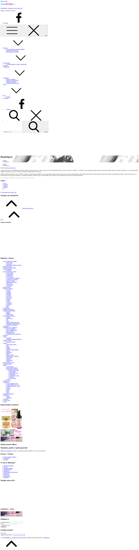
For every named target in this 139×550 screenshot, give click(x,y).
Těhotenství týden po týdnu (12, 83)
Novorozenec (6, 458)
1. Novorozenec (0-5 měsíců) (13, 278)
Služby (5, 365)
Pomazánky (9, 352)
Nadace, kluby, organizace (12, 369)
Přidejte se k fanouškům (6, 450)
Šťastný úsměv (12, 378)
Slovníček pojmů (7, 364)
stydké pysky (6, 474)
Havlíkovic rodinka (10, 341)
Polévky (8, 351)
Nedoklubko (12, 374)
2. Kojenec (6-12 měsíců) (12, 279)
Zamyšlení (5, 399)
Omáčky (8, 348)
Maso (7, 345)
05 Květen (8, 295)
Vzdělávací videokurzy (8, 393)
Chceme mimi (6, 63)
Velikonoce (9, 397)
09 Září (8, 300)
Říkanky (8, 313)
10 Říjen (8, 301)
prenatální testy (6, 476)
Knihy (7, 321)
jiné (7, 319)
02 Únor (8, 291)
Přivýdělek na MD (10, 332)
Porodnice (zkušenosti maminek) (13, 339)
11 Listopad (9, 302)
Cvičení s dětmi (9, 366)
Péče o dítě (10, 192)
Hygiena (8, 388)
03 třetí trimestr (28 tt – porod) (13, 386)
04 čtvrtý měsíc (9, 276)
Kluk (7, 306)
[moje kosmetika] (11, 436)
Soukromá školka (7, 469)
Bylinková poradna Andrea (9, 267)
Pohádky (8, 97)
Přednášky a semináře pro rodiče (13, 265)
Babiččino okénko (7, 266)
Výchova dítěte (9, 284)
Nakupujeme (6, 66)
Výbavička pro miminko (12, 325)
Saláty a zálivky (10, 354)
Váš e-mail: (3, 533)
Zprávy (5, 401)
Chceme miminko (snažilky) (9, 457)
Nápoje (8, 347)
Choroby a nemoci (10, 280)
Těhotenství (6, 78)
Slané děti (11, 377)
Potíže (7, 390)
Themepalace (46, 537)
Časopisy (8, 317)
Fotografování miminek (11, 367)
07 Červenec (9, 297)
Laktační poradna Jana (8, 309)
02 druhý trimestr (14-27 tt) (12, 384)
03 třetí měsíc (9, 275)
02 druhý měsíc (9, 274)
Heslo (2, 523)
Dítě (4, 95)
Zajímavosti (6, 395)
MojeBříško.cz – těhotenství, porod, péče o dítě (11, 8)
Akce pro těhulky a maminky (10, 261)
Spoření (8, 379)
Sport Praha (6, 477)
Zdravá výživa (6, 400)
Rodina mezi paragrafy (8, 362)
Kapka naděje (12, 371)
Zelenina (8, 361)
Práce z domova (10, 331)
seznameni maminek (8, 468)
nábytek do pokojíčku (8, 465)
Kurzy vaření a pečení (11, 344)
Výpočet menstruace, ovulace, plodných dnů (16, 64)
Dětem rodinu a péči (14, 370)
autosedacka (6, 471)
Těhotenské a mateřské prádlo (13, 323)
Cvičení (8, 387)
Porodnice (5, 459)
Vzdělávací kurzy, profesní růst (13, 334)
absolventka (5, 192)
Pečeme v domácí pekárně (12, 349)
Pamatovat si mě (6, 525)
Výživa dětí (9, 286)
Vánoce (8, 396)
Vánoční (8, 358)
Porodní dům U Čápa (14, 375)
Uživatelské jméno (5, 522)
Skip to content (4, 1)
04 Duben (8, 293)
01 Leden (8, 289)
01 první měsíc (9, 273)
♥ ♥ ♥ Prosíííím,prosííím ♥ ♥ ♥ (10, 472)
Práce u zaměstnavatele (11, 330)
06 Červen (8, 296)
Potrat (7, 391)
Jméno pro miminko (10, 79)
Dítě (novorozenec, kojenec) (9, 271)
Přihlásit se (3, 526)
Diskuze (5, 48)
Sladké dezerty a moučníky (12, 356)
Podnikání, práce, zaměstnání (10, 327)
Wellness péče (9, 314)
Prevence (5, 467)
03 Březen (8, 292)
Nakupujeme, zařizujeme (9, 315)
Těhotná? (5, 65)
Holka (7, 305)
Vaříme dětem (9, 360)
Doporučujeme (6, 287)
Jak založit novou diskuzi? (12, 50)
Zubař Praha (6, 473)
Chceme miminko (7, 269)
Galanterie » (6, 98)
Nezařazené (6, 326)
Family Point (9, 262)
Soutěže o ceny (6, 380)
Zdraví (7, 392)
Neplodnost (9, 270)
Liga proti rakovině (13, 373)
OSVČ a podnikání (10, 328)
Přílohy (8, 353)
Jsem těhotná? (6, 308)
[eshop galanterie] (11, 441)
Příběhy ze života (7, 340)
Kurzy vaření (9, 263)
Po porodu (8, 338)
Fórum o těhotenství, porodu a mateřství (15, 49)
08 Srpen (8, 299)
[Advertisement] (69, 144)
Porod (4, 84)
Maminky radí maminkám (12, 80)
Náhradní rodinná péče (11, 282)
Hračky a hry (9, 318)
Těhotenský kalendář (11, 81)
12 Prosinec (9, 304)
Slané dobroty (9, 357)
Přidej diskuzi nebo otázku (12, 51)
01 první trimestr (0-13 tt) (12, 383)
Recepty (5, 343)
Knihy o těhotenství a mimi (12, 322)
